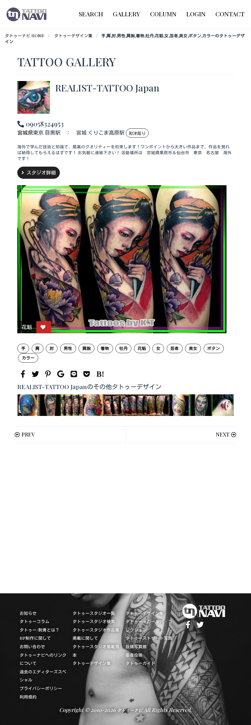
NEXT (222, 434)
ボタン (213, 348)
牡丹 (123, 348)
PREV (28, 434)
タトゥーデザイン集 (73, 35)
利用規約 (28, 697)
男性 (68, 348)
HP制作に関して (35, 638)
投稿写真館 (136, 646)
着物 (105, 348)
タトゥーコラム (34, 621)
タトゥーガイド (140, 663)
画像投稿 (134, 655)
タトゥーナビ (129, 710)
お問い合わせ (32, 646)
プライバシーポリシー (41, 688)
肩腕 (86, 348)
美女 (193, 348)
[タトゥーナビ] (26, 14)
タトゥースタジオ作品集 (96, 630)
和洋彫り (137, 133)
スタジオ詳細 (41, 172)
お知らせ (28, 613)
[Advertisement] (125, 518)
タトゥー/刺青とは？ (39, 630)
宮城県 (25, 132)
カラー (28, 357)
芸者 (174, 348)
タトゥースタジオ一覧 (94, 613)
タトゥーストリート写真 (149, 638)
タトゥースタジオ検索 (94, 621)
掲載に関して (85, 638)
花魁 (142, 348)
